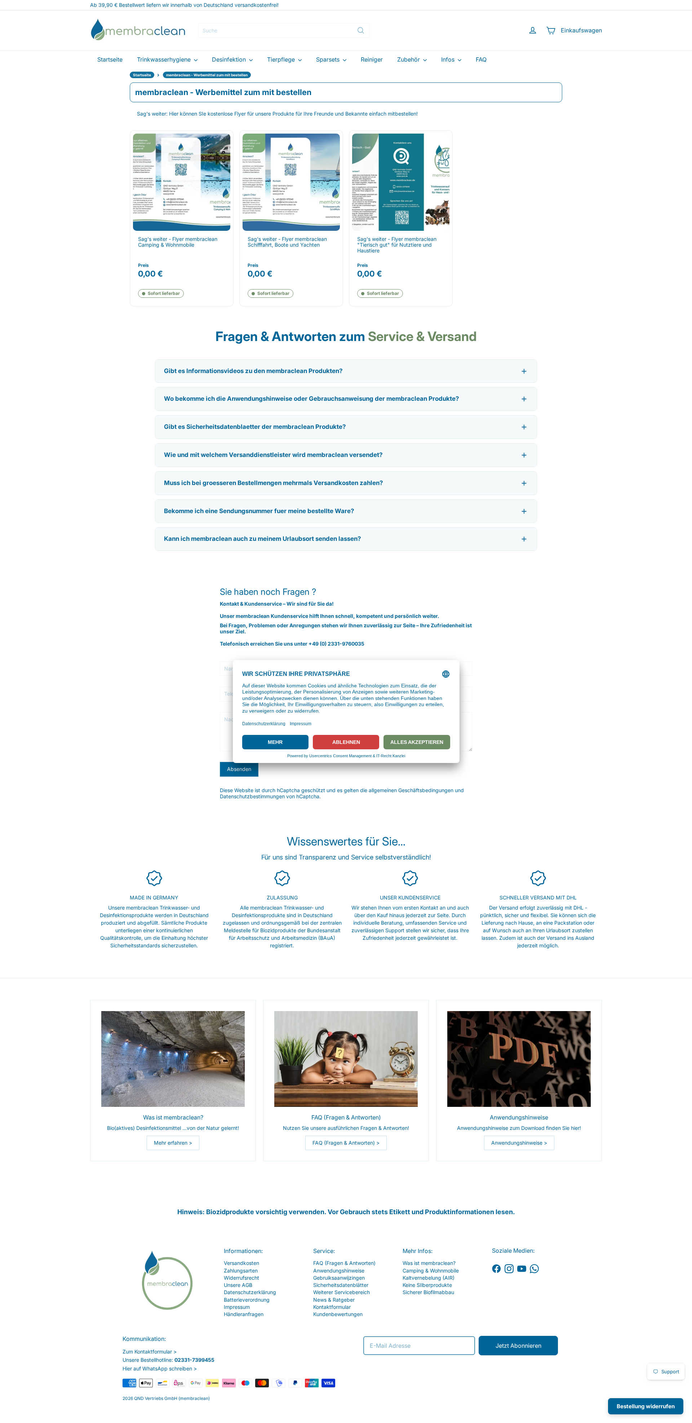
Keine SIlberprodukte (427, 1285)
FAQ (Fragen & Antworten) (344, 1263)
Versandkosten (241, 1263)
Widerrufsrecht (241, 1278)
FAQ (481, 59)
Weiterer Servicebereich (341, 1292)
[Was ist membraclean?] (173, 1058)
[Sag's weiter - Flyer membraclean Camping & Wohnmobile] (181, 182)
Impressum (237, 1307)
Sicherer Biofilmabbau (428, 1292)
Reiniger (372, 59)
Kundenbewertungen (338, 1314)
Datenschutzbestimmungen (252, 796)
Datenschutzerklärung (250, 1292)
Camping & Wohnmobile (431, 1270)
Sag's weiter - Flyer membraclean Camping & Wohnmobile (177, 242)
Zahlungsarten (241, 1270)
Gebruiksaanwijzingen (339, 1278)
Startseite (110, 59)
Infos (448, 59)
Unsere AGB (238, 1285)
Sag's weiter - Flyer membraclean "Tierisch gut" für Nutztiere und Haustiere (396, 244)
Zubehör (409, 59)
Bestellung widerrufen (646, 1406)
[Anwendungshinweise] (519, 1058)
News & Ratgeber (334, 1300)
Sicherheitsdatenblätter (340, 1285)
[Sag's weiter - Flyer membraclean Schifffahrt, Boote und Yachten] (291, 182)
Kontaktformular (332, 1307)
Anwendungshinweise (338, 1270)
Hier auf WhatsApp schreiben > (160, 1368)
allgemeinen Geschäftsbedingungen (411, 790)
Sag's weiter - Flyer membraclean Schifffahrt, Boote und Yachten (287, 242)
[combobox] (283, 30)
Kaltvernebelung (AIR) (428, 1278)
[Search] (360, 30)
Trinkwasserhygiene (164, 59)
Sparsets (328, 59)
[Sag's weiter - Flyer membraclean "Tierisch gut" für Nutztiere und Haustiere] (400, 182)
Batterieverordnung (247, 1300)
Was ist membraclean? (429, 1263)
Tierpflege (281, 59)
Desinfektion (229, 59)
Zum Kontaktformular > (150, 1351)
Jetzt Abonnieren (518, 1345)
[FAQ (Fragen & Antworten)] (346, 1058)
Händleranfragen (243, 1314)
